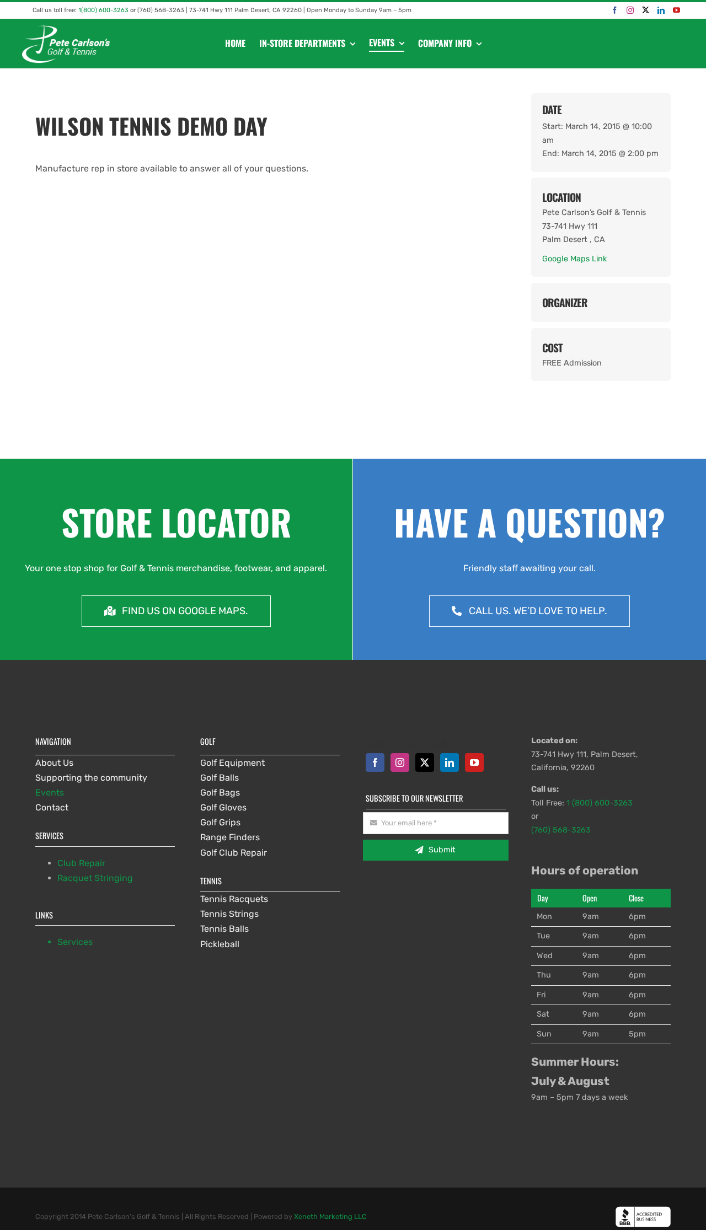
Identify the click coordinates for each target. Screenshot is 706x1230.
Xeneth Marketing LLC (330, 1216)
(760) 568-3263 (561, 830)
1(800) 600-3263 (103, 10)
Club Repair (81, 863)
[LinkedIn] (661, 10)
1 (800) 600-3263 (599, 803)
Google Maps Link (574, 259)
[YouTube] (676, 10)
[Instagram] (630, 10)
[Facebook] (614, 10)
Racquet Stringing (95, 878)
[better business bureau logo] (643, 1210)
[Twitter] (645, 10)
